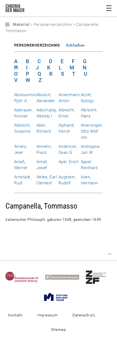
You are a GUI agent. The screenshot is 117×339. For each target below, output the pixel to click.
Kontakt (15, 315)
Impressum (47, 315)
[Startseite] (14, 9)
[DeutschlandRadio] (65, 277)
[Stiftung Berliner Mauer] (58, 296)
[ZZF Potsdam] (99, 277)
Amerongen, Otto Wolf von (92, 131)
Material (20, 24)
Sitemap (58, 329)
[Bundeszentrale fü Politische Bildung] (24, 277)
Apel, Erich (68, 161)
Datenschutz (83, 315)
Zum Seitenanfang (110, 254)
